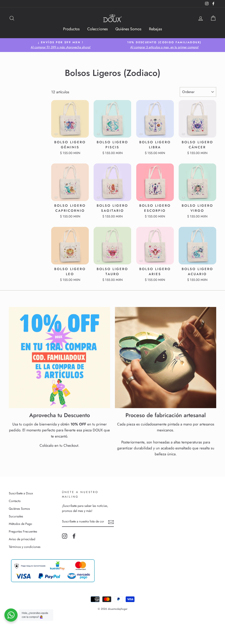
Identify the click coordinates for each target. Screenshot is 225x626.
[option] (60, 45)
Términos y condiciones (24, 547)
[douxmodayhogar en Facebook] (74, 536)
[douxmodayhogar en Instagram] (64, 536)
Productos (71, 29)
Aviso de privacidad (22, 539)
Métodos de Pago (20, 524)
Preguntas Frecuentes (23, 531)
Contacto (15, 501)
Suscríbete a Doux (21, 493)
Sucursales (16, 516)
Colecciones (97, 29)
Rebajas (155, 29)
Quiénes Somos (128, 29)
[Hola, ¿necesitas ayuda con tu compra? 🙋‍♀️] (11, 615)
